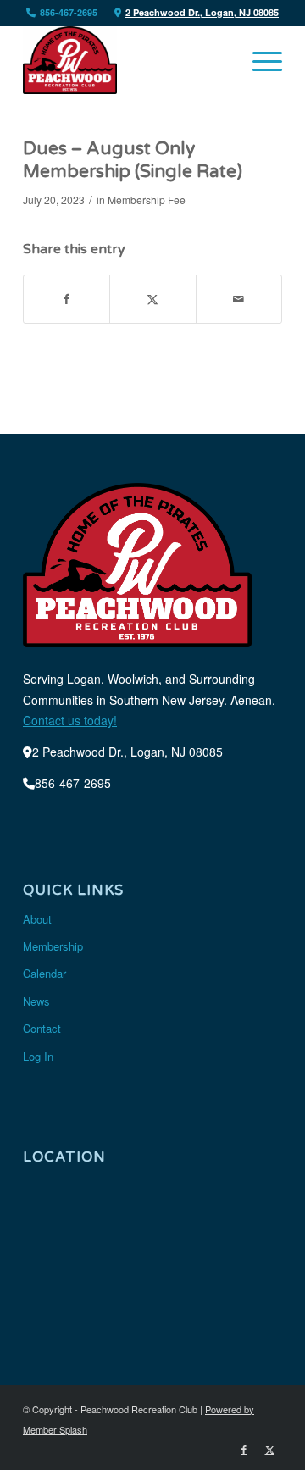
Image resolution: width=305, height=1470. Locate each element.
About (37, 919)
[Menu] (259, 60)
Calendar (44, 973)
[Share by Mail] (239, 299)
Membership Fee (147, 199)
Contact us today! (70, 720)
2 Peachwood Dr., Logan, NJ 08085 (202, 12)
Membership (53, 946)
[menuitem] (259, 60)
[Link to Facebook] (244, 1449)
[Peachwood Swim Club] (126, 60)
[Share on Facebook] (66, 299)
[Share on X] (152, 299)
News (36, 1001)
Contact (42, 1028)
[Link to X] (269, 1449)
